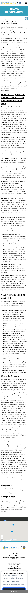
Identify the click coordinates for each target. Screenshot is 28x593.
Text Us (15, 591)
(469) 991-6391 (14, 570)
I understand (14, 589)
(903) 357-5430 (14, 561)
